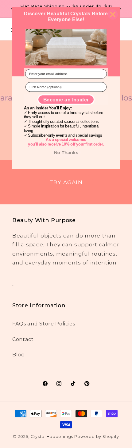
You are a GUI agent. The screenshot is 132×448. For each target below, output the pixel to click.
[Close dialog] (112, 14)
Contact (23, 339)
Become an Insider (66, 99)
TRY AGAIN (65, 182)
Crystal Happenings (52, 436)
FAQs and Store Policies (43, 324)
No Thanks (66, 152)
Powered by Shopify (96, 436)
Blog (18, 354)
